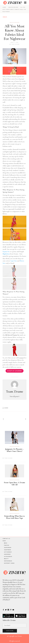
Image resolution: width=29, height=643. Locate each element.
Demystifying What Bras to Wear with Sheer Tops (14, 517)
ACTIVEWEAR (8, 552)
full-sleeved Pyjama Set (12, 335)
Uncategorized (13, 7)
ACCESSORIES (8, 556)
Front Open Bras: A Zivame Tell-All (14, 483)
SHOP (4, 540)
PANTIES (6, 545)
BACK (5, 17)
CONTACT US (6, 538)
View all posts (14, 396)
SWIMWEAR (7, 554)
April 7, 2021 (14, 42)
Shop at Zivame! (14, 371)
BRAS (5, 543)
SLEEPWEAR (7, 549)
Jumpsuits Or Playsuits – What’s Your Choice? (14, 450)
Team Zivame (15, 44)
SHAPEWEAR (7, 547)
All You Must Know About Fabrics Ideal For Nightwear (14, 32)
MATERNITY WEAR (9, 563)
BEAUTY (6, 558)
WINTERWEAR (8, 560)
